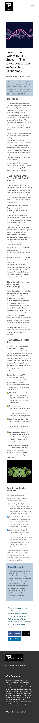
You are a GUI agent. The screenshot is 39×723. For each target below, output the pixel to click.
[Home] (9, 6)
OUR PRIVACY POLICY (16, 712)
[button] (14, 633)
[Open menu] (32, 4)
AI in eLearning (25, 77)
